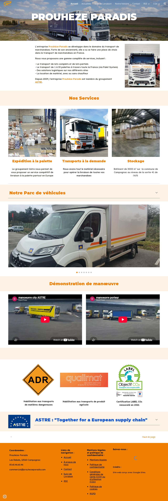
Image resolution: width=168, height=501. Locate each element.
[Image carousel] (84, 239)
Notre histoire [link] (122, 3)
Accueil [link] (74, 3)
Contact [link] (136, 3)
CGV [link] (155, 3)
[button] (165, 4)
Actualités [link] (86, 3)
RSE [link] (145, 3)
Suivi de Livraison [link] (103, 3)
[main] (84, 18)
